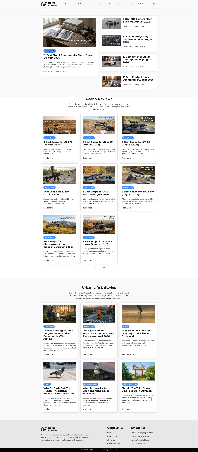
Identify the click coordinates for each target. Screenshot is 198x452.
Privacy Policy (113, 443)
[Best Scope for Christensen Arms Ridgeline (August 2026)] (59, 224)
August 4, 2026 (139, 67)
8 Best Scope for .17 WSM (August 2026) (98, 143)
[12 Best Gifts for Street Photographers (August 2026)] (111, 62)
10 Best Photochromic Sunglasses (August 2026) (138, 78)
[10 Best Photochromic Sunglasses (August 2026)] (111, 81)
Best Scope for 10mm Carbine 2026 (56, 193)
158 (104, 267)
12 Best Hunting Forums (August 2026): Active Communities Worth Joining (58, 334)
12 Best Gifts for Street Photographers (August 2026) (137, 60)
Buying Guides (49, 51)
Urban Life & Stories (139, 4)
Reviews (125, 327)
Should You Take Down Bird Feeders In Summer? (137, 389)
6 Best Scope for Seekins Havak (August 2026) (98, 243)
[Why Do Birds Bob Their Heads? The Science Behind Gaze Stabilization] (59, 371)
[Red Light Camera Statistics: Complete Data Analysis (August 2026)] (99, 314)
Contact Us (112, 436)
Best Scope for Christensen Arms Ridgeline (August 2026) (58, 244)
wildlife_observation (90, 384)
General (47, 384)
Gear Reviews (49, 327)
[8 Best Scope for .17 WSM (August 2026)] (99, 125)
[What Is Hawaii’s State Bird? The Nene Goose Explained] (99, 371)
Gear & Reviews (80, 4)
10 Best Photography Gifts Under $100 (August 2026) (138, 39)
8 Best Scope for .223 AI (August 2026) (57, 143)
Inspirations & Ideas (140, 440)
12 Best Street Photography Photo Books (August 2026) (68, 56)
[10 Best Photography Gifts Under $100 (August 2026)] (111, 42)
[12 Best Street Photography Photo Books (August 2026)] (69, 32)
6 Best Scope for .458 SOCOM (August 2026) (96, 193)
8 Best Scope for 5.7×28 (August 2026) (136, 143)
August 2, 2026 (139, 84)
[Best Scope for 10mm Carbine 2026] (59, 175)
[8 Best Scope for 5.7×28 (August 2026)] (138, 125)
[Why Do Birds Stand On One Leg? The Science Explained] (138, 314)
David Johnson (128, 26)
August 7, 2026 (139, 26)
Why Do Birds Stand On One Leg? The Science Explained (136, 333)
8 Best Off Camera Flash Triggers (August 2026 (137, 20)
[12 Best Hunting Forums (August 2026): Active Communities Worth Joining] (59, 314)
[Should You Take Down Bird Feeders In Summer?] (138, 371)
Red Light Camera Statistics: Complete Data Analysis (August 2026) (98, 333)
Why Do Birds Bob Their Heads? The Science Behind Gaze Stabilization (59, 391)
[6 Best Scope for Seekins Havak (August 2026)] (99, 224)
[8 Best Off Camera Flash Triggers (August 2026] (111, 23)
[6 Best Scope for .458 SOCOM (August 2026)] (99, 175)
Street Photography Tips (118, 4)
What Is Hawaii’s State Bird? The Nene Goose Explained (96, 391)
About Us (111, 440)
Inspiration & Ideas (97, 4)
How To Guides (89, 327)
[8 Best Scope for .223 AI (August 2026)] (59, 125)
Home (67, 4)
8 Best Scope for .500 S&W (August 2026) (138, 193)
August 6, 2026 (139, 47)
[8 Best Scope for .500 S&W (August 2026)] (138, 175)
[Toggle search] (154, 4)
